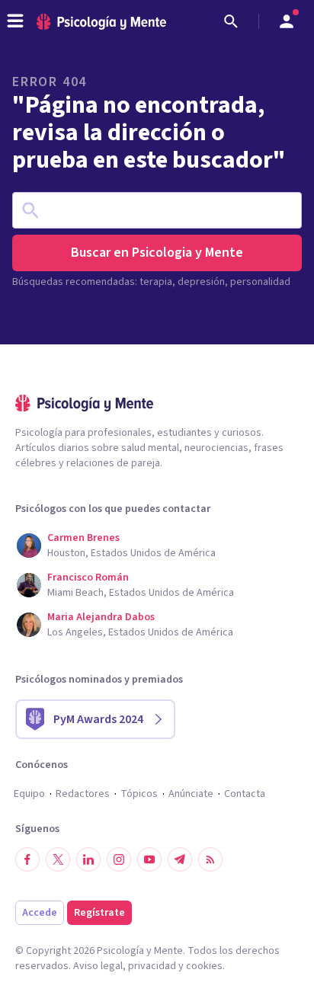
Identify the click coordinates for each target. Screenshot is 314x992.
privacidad (152, 966)
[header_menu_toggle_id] (15, 21)
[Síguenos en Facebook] (27, 859)
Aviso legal (98, 966)
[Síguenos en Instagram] (119, 859)
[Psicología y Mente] (101, 22)
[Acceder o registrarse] (286, 21)
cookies (204, 966)
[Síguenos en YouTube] (149, 859)
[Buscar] (231, 21)
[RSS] (210, 859)
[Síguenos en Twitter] (58, 859)
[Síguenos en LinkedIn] (88, 859)
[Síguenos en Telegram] (180, 859)
